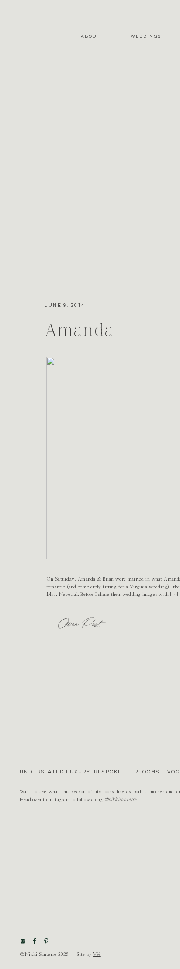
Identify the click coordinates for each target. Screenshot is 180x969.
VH (96, 954)
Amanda (79, 329)
